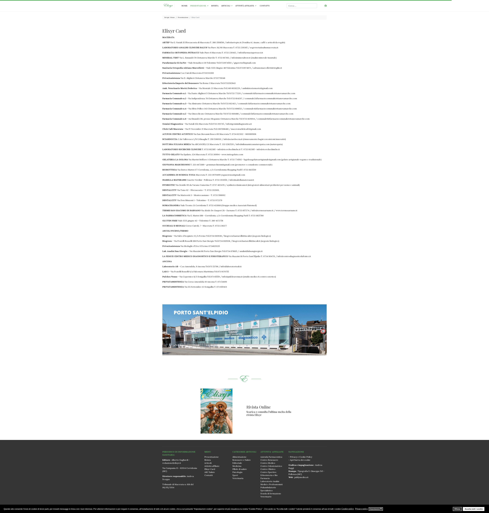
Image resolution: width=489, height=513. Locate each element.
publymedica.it (301, 477)
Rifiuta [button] (457, 509)
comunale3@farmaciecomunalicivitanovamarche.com (264, 103)
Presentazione (198, 6)
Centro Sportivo (268, 472)
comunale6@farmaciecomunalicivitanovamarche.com (283, 118)
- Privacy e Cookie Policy (300, 457)
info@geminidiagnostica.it (239, 124)
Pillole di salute (239, 469)
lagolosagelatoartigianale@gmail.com (262, 159)
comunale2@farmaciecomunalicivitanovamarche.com (271, 98)
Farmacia (265, 478)
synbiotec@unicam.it (237, 185)
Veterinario (265, 496)
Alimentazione (239, 457)
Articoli (225, 6)
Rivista (214, 6)
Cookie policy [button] (347, 509)
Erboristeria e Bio (269, 475)
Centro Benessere (269, 460)
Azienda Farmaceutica (271, 457)
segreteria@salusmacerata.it (264, 47)
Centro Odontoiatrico (271, 466)
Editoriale (237, 463)
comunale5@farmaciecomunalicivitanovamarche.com (267, 113)
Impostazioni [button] (376, 509)
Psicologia (237, 472)
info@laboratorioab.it (231, 266)
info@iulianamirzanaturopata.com (253, 144)
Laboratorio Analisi (269, 481)
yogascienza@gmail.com (233, 175)
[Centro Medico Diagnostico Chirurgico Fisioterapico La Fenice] (244, 329)
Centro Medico (267, 463)
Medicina (236, 466)
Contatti (264, 6)
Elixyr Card (209, 469)
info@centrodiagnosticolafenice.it (294, 256)
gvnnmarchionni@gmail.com (220, 164)
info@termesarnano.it (262, 210)
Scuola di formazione (270, 493)
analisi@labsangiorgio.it (251, 251)
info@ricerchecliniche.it (229, 149)
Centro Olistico (267, 469)
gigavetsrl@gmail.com (245, 62)
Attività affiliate (244, 6)
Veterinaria (237, 478)
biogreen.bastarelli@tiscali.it (238, 236)
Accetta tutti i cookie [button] (474, 509)
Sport (235, 475)
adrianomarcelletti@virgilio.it (267, 68)
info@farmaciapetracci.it (251, 52)
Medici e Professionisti (271, 484)
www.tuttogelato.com (232, 154)
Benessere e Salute (241, 460)
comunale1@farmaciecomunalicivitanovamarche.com (269, 93)
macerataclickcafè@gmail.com (246, 129)
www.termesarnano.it (286, 210)
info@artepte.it (233, 42)
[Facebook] (326, 5)
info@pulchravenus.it (232, 276)
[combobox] (302, 5)
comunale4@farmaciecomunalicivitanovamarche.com (270, 108)
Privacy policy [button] (361, 509)
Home (184, 6)
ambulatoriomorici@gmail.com (257, 88)
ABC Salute (209, 472)
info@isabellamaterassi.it (242, 180)
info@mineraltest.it (241, 57)
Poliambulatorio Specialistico (268, 489)
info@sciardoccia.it (233, 139)
